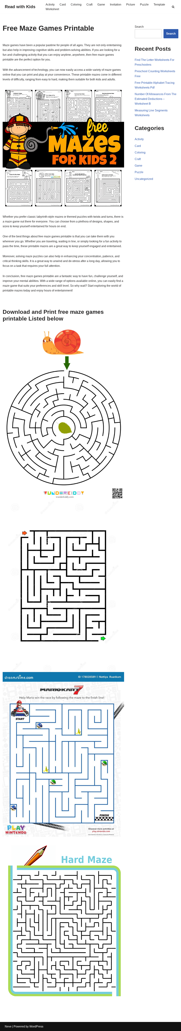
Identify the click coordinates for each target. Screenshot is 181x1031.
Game (101, 4)
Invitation (115, 4)
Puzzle (144, 4)
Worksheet (52, 9)
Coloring (76, 4)
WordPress (36, 1026)
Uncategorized (144, 178)
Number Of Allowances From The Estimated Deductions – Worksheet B (155, 99)
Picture (130, 4)
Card (63, 4)
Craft (89, 4)
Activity (50, 4)
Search (139, 26)
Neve (8, 1026)
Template (159, 4)
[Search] (173, 6)
